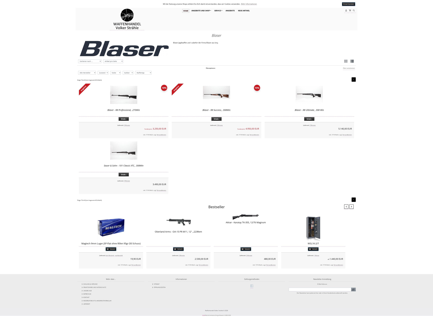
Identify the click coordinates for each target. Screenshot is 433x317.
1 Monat (316, 255)
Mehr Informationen (249, 4)
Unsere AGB (87, 291)
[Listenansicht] (352, 61)
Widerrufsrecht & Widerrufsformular (97, 301)
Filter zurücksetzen (349, 68)
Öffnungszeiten (159, 287)
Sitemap (156, 284)
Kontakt (86, 297)
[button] (346, 10)
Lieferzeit (86, 304)
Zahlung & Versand (90, 284)
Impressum (87, 294)
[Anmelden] (353, 289)
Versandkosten (161, 135)
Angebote (230, 10)
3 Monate (127, 125)
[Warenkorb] (350, 10)
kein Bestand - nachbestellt (114, 255)
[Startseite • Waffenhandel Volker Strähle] (127, 19)
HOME (185, 11)
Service (217, 10)
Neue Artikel (244, 10)
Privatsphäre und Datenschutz (94, 287)
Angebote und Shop (200, 10)
